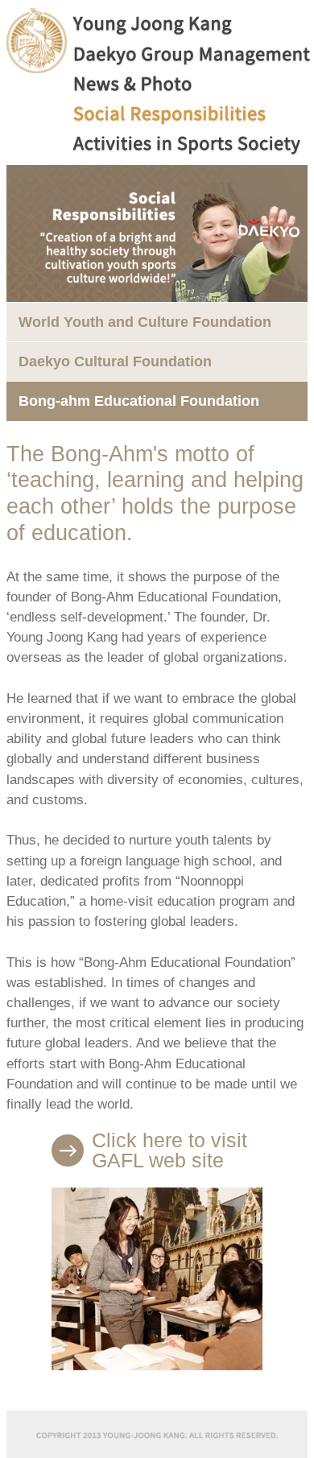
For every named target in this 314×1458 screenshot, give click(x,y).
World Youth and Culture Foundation (145, 322)
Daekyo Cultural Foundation (115, 361)
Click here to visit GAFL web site (169, 1150)
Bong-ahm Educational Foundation (139, 401)
